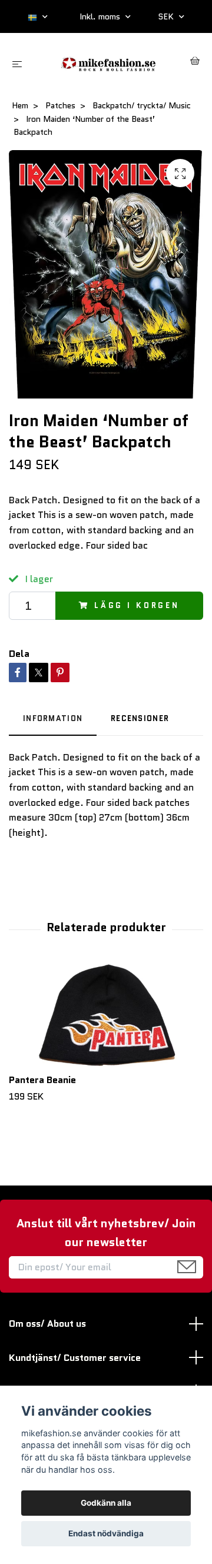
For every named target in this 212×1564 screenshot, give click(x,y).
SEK (167, 16)
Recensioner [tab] (140, 718)
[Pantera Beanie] (106, 1016)
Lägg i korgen (137, 605)
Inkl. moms (101, 16)
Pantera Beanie (42, 1080)
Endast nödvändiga (106, 1533)
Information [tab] (52, 718)
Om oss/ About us (47, 1323)
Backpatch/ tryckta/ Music (141, 105)
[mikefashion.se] (109, 62)
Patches (60, 105)
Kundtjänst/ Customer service (75, 1357)
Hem (20, 105)
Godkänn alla (106, 1502)
